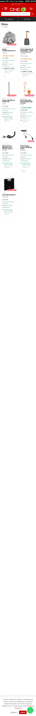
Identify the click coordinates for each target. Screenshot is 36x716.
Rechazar (14, 712)
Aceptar (22, 712)
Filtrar (28, 19)
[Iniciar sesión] (25, 9)
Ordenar (10, 19)
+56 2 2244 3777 (18, 4)
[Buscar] (32, 14)
